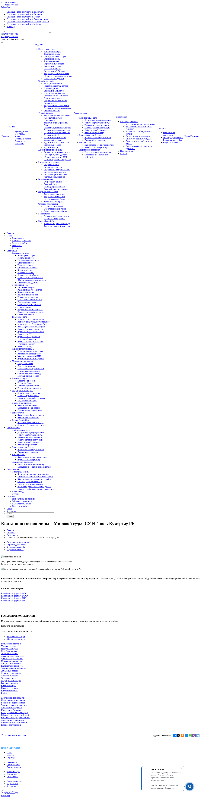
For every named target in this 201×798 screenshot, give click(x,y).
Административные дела (50, 150)
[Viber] (194, 735)
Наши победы (126, 151)
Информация (121, 117)
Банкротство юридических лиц (99, 145)
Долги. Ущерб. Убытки (54, 71)
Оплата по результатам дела (139, 139)
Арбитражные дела (88, 118)
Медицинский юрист (54, 201)
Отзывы (10, 755)
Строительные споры (54, 64)
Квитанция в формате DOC (14, 593)
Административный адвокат (57, 159)
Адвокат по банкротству (96, 147)
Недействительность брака (56, 105)
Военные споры (45, 179)
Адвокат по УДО (51, 147)
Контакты (194, 136)
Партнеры (11, 757)
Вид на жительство (53, 167)
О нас (12, 127)
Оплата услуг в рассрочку (138, 136)
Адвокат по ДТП (52, 135)
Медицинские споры (48, 191)
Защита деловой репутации (97, 127)
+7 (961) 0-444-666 (9, 5)
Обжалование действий (55, 209)
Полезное (163, 128)
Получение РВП (51, 164)
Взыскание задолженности (97, 125)
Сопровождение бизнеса (90, 135)
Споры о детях (50, 103)
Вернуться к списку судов (14, 735)
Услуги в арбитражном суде (97, 123)
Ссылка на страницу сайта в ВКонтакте (25, 12)
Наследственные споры (55, 56)
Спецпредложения (129, 121)
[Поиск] (50, 32)
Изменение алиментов (54, 93)
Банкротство (44, 214)
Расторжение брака (53, 83)
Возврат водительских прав (57, 152)
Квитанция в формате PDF (13, 601)
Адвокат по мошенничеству (57, 130)
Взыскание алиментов (54, 91)
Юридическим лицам (17, 639)
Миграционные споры (48, 162)
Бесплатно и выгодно (11, 644)
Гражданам (38, 44)
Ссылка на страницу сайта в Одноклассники (27, 19)
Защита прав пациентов (55, 194)
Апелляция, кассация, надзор (57, 127)
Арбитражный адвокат (95, 130)
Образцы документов (173, 137)
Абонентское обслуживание (98, 137)
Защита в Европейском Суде (57, 226)
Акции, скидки (14, 767)
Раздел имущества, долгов (56, 86)
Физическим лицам (16, 636)
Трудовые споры (51, 61)
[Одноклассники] (182, 735)
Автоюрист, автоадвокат (55, 155)
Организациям (81, 113)
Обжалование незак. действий (15, 715)
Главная (5, 136)
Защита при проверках (89, 150)
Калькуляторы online (172, 140)
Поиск (10, 517)
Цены (187, 136)
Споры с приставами (48, 204)
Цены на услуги (14, 781)
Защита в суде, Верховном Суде (32, 324)
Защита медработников (54, 196)
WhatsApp (5, 7)
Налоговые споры (52, 68)
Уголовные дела (45, 113)
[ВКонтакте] (175, 735)
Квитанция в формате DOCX (14, 596)
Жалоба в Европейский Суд (57, 223)
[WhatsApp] (190, 735)
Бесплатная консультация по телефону (35, 476)
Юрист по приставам (53, 206)
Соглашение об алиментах (56, 96)
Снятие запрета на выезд (55, 174)
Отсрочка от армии (53, 182)
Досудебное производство (13, 698)
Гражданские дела (46, 49)
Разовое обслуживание (95, 140)
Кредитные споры (52, 66)
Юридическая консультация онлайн (34, 479)
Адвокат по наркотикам (55, 137)
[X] (178, 735)
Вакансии (19, 143)
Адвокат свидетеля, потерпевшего (53, 119)
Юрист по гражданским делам (58, 76)
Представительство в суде (13, 700)
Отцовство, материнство (55, 100)
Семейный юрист (52, 110)
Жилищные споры (52, 51)
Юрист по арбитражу (94, 132)
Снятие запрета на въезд (55, 172)
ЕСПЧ (4, 693)
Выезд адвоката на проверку (98, 152)
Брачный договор (52, 88)
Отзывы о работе (23, 139)
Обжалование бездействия (56, 211)
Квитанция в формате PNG (14, 598)
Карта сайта (12, 783)
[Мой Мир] (186, 735)
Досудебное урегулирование (98, 120)
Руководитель (21, 131)
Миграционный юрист (54, 177)
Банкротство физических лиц (57, 216)
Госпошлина (12, 776)
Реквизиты (20, 141)
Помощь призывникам (54, 186)
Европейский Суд (46, 221)
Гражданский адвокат (54, 78)
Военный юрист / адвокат (56, 189)
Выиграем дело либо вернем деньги (34, 486)
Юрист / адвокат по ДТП (55, 157)
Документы (12, 774)
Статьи (123, 153)
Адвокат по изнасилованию (57, 132)
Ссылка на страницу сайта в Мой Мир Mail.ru (28, 21)
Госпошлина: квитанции (169, 133)
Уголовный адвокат (53, 140)
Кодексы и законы (171, 142)
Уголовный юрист (52, 145)
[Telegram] (197, 735)
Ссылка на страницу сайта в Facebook (24, 14)
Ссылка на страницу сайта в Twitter (23, 17)
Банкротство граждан (11, 683)
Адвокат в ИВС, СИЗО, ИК (57, 142)
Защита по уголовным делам (57, 115)
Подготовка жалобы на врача (57, 199)
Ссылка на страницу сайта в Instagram (24, 24)
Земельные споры (52, 54)
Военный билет (51, 184)
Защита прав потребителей (56, 73)
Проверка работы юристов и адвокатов (36, 489)
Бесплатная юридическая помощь (141, 124)
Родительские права (53, 98)
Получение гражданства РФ (57, 169)
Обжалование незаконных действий (34, 467)
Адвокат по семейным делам (57, 108)
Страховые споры (52, 59)
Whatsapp (11, 26)
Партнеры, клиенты (20, 135)
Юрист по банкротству (54, 218)
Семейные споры (46, 81)
